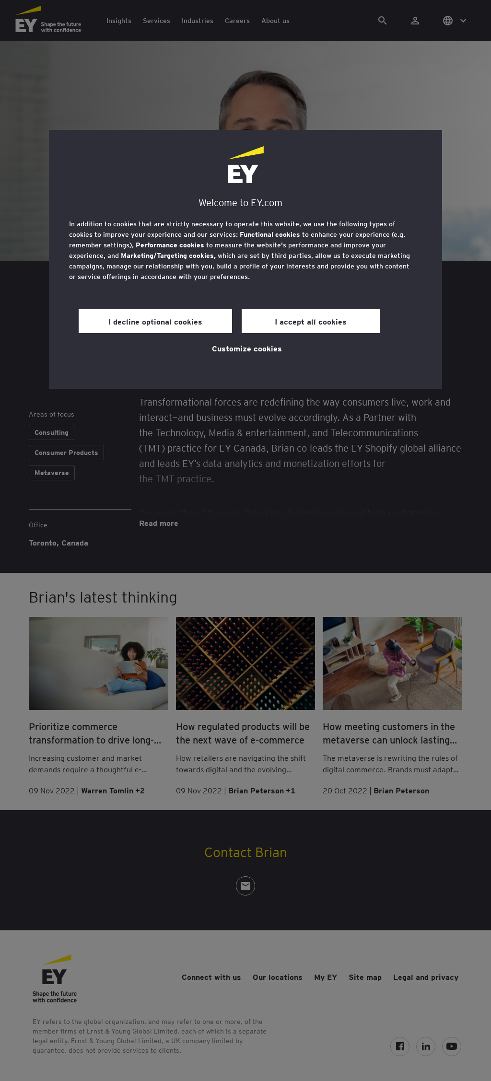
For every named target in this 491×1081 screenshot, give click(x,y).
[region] (245, 259)
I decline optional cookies (155, 321)
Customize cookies (247, 348)
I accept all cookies (311, 321)
